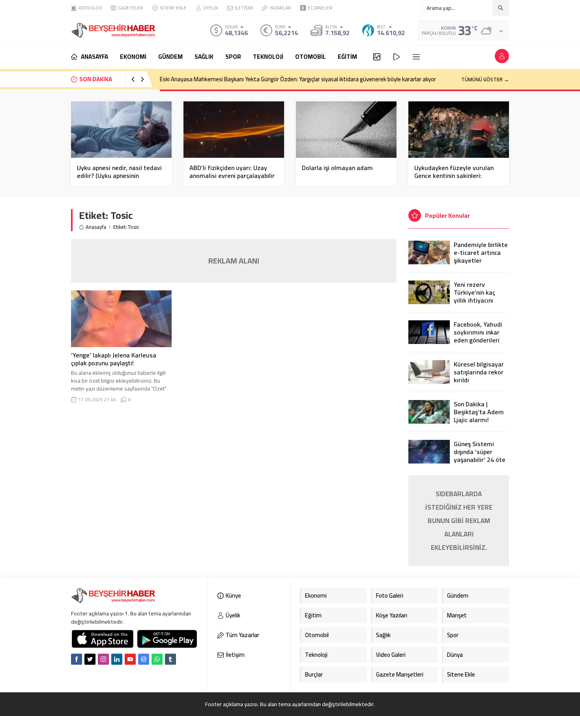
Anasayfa (96, 227)
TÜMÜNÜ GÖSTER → (485, 79)
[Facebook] (76, 659)
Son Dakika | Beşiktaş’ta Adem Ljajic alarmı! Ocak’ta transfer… (479, 416)
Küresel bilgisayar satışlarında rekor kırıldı (479, 372)
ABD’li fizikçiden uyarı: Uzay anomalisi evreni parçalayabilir (232, 171)
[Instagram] (103, 659)
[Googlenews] (143, 659)
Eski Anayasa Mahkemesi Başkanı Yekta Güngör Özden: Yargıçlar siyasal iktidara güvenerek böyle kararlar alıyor (298, 79)
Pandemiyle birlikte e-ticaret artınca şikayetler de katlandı (481, 256)
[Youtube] (130, 659)
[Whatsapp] (157, 659)
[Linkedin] (116, 659)
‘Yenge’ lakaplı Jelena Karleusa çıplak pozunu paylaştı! (113, 359)
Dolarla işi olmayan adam (337, 168)
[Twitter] (89, 659)
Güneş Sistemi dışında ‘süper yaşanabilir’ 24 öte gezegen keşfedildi (480, 455)
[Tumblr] (170, 659)
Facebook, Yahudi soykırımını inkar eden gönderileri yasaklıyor (478, 336)
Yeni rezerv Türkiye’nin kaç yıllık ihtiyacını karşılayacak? (474, 296)
